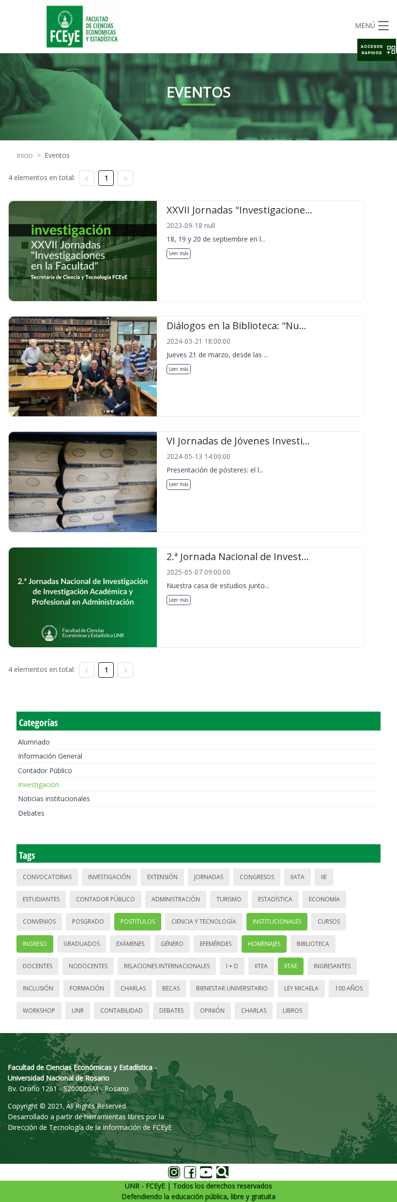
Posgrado (88, 921)
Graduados (81, 944)
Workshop (39, 1010)
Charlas (133, 988)
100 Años (349, 988)
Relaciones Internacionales (167, 966)
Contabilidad (121, 1010)
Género (172, 944)
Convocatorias (47, 877)
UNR (78, 1010)
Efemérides (215, 944)
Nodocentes (88, 966)
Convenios (39, 921)
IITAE (290, 966)
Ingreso (35, 944)
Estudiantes (41, 899)
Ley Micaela (301, 988)
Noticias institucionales (54, 798)
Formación (87, 988)
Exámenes (130, 944)
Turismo (229, 899)
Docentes (37, 966)
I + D (232, 966)
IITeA (261, 966)
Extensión (162, 877)
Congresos (257, 877)
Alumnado (34, 741)
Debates (31, 813)
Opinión (212, 1010)
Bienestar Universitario (232, 988)
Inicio (24, 155)
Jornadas (208, 877)
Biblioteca (313, 944)
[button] (376, 50)
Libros (292, 1010)
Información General (50, 756)
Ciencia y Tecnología (203, 921)
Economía (324, 899)
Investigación (38, 784)
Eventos (57, 155)
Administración (176, 899)
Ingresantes (332, 966)
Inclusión (38, 988)
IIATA (297, 877)
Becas (171, 988)
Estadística (275, 899)
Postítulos (138, 921)
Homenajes (264, 944)
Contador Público (45, 770)
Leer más (178, 253)
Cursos (329, 921)
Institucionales (277, 921)
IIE (324, 877)
